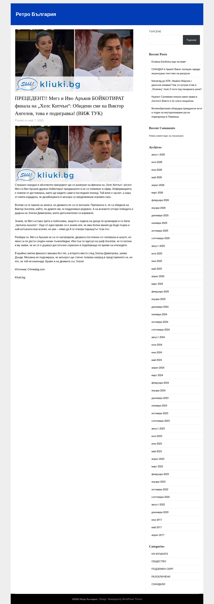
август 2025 (158, 246)
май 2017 (156, 527)
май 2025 (156, 268)
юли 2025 (156, 253)
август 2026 (158, 154)
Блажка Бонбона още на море (168, 61)
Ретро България (36, 13)
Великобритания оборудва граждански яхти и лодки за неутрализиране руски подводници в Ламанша (176, 112)
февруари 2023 (160, 474)
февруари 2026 (160, 200)
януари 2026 (158, 207)
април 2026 (157, 185)
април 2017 (157, 535)
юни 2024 (156, 352)
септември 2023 (160, 420)
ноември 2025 (159, 223)
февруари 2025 (160, 291)
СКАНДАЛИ (158, 584)
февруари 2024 (160, 382)
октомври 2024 (159, 321)
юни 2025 (156, 261)
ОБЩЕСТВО (158, 561)
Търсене (155, 31)
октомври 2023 (159, 413)
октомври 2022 (159, 489)
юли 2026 (156, 162)
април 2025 (157, 276)
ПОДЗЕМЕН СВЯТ (162, 568)
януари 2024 (158, 390)
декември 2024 (160, 306)
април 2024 (157, 367)
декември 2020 (160, 512)
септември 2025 (160, 238)
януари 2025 (158, 299)
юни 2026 (156, 169)
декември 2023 (160, 398)
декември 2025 (160, 215)
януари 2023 (158, 481)
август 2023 (158, 428)
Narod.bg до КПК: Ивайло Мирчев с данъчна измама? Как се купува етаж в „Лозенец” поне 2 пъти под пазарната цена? (176, 85)
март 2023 (157, 466)
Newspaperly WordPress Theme (125, 599)
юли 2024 (156, 344)
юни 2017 (156, 519)
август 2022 (158, 504)
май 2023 (156, 451)
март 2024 (157, 375)
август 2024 (158, 337)
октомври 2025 (159, 230)
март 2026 (157, 192)
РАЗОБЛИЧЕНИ (160, 576)
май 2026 (156, 177)
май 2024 (156, 360)
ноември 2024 (159, 314)
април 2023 (157, 458)
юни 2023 (156, 443)
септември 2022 (160, 497)
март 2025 (157, 283)
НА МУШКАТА (159, 553)
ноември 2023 (159, 405)
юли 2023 (156, 436)
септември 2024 (160, 329)
